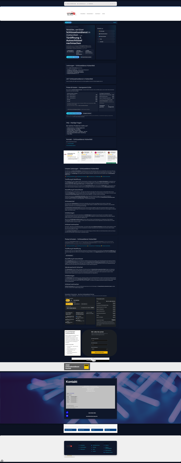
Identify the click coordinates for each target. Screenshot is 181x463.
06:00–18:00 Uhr (69, 303)
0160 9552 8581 (92, 413)
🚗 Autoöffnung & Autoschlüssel (81, 176)
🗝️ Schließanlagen (97, 176)
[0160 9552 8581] (67, 412)
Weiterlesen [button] (94, 160)
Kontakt (103, 13)
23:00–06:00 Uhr (84, 303)
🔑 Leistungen (101, 31)
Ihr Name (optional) (94, 338)
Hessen (93, 429)
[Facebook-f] (111, 3)
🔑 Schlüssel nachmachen (105, 176)
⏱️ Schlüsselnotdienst (103, 33)
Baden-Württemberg (68, 429)
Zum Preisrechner (69, 255)
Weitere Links (107, 429)
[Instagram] (113, 3)
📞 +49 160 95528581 (70, 143)
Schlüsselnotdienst (90, 13)
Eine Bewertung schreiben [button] (72, 158)
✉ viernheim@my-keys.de (70, 145)
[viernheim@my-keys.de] (67, 416)
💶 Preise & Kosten (102, 36)
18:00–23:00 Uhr (77, 303)
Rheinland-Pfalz (81, 429)
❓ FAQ (100, 39)
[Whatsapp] (115, 3)
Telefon (68, 393)
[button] (116, 156)
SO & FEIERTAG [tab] (76, 300)
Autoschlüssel (97, 13)
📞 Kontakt (101, 41)
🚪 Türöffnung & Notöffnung (70, 176)
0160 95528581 (71, 393)
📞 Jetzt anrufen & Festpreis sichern (74, 113)
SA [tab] (71, 300)
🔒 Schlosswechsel (90, 176)
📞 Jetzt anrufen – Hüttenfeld (72, 57)
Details (114, 22)
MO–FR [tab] (67, 300)
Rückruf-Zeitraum (94, 347)
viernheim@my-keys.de (91, 416)
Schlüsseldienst (82, 13)
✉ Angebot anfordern (87, 113)
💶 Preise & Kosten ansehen (86, 57)
